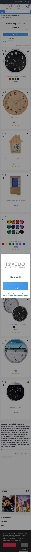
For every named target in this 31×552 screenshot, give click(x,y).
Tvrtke (14, 288)
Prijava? (10, 294)
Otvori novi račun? (18, 294)
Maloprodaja (16, 284)
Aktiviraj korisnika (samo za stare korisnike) (15, 295)
